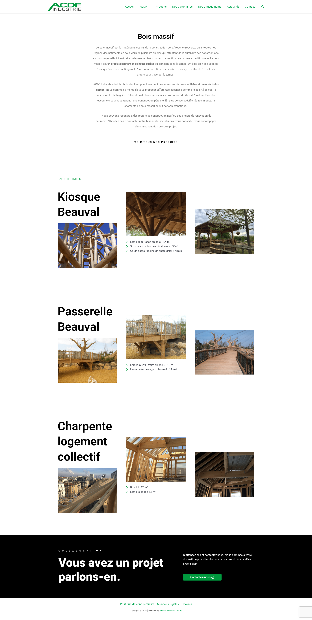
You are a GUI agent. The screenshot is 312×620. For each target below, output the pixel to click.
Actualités (233, 6)
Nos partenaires (182, 6)
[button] (148, 6)
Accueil (129, 6)
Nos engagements (209, 6)
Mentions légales (168, 604)
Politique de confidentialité (137, 604)
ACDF (143, 6)
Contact (250, 6)
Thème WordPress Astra (171, 611)
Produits (161, 6)
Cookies (187, 604)
